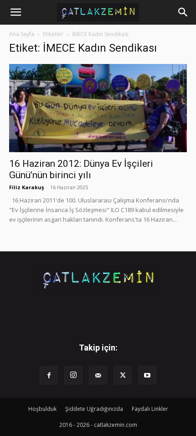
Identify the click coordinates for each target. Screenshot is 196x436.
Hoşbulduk (42, 409)
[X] (122, 375)
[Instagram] (73, 375)
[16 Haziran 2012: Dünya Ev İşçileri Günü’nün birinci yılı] (98, 108)
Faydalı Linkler (150, 409)
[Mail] (98, 375)
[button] (15, 12)
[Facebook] (49, 375)
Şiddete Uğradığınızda (94, 409)
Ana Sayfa (21, 34)
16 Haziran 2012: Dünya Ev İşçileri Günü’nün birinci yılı (81, 169)
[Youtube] (147, 375)
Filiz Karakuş (26, 187)
